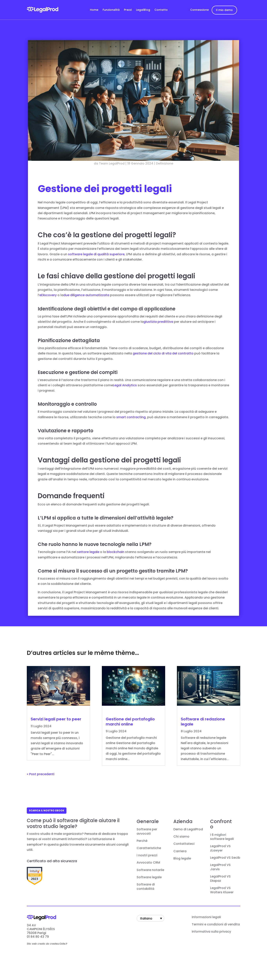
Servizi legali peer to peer (56, 719)
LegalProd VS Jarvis (220, 867)
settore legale (88, 552)
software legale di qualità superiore (96, 254)
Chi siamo (181, 836)
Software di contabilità (146, 886)
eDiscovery (48, 295)
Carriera (179, 851)
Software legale (149, 877)
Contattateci (183, 844)
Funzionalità (111, 10)
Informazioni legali (206, 917)
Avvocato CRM (148, 862)
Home (94, 10)
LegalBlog (143, 10)
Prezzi (128, 10)
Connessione (199, 10)
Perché (142, 841)
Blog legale (182, 858)
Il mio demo (224, 10)
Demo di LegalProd (188, 829)
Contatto (161, 10)
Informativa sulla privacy (211, 931)
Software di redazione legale (203, 721)
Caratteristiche (149, 848)
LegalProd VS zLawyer (220, 848)
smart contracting (131, 417)
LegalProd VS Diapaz (220, 878)
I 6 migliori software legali (222, 837)
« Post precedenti (40, 774)
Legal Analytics (125, 385)
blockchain (115, 552)
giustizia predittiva (158, 321)
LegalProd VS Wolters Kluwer (222, 890)
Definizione (164, 163)
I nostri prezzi (147, 855)
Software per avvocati (147, 831)
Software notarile (150, 870)
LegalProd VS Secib (225, 858)
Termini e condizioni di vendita (216, 924)
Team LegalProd (112, 163)
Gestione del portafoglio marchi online (130, 721)
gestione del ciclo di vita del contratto (163, 353)
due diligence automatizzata (86, 295)
